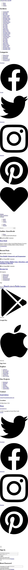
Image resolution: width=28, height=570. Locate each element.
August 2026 (6, 11)
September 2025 (6, 22)
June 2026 (5, 13)
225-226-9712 (3, 408)
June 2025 (5, 26)
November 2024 (6, 33)
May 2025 (5, 27)
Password (2, 554)
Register (12, 558)
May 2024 (5, 41)
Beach (6, 286)
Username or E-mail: (4, 566)
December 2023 (6, 47)
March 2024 (5, 44)
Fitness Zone (6, 55)
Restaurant (5, 57)
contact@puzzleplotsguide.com (7, 397)
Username (2, 553)
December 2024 (6, 32)
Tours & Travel (6, 59)
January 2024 (6, 46)
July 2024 (5, 38)
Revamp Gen (4, 269)
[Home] (2, 216)
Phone (2, 406)
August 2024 (6, 37)
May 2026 (5, 14)
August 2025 (6, 23)
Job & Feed (5, 56)
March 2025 (5, 29)
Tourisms (23, 286)
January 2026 (6, 17)
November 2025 (6, 19)
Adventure (2, 286)
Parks (17, 286)
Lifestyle (12, 286)
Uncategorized (6, 60)
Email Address (4, 395)
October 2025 (6, 20)
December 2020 (6, 49)
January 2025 (6, 31)
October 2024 (6, 35)
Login (4, 224)
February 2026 (6, 15)
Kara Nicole (3, 241)
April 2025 (5, 28)
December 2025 (6, 18)
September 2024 (6, 36)
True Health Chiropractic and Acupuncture (13, 256)
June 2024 (5, 40)
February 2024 (6, 45)
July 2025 (5, 24)
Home (4, 234)
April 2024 (5, 42)
